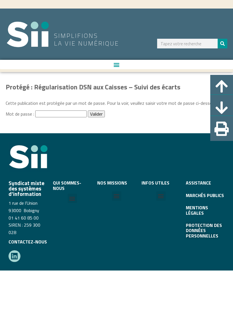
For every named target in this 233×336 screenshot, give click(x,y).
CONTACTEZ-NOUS (28, 241)
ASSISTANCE (198, 182)
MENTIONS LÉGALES (197, 210)
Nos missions (112, 182)
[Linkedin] (14, 256)
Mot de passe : (20, 113)
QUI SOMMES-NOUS (67, 185)
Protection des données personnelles (204, 230)
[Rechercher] (222, 43)
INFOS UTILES (155, 182)
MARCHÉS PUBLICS (205, 195)
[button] (116, 64)
